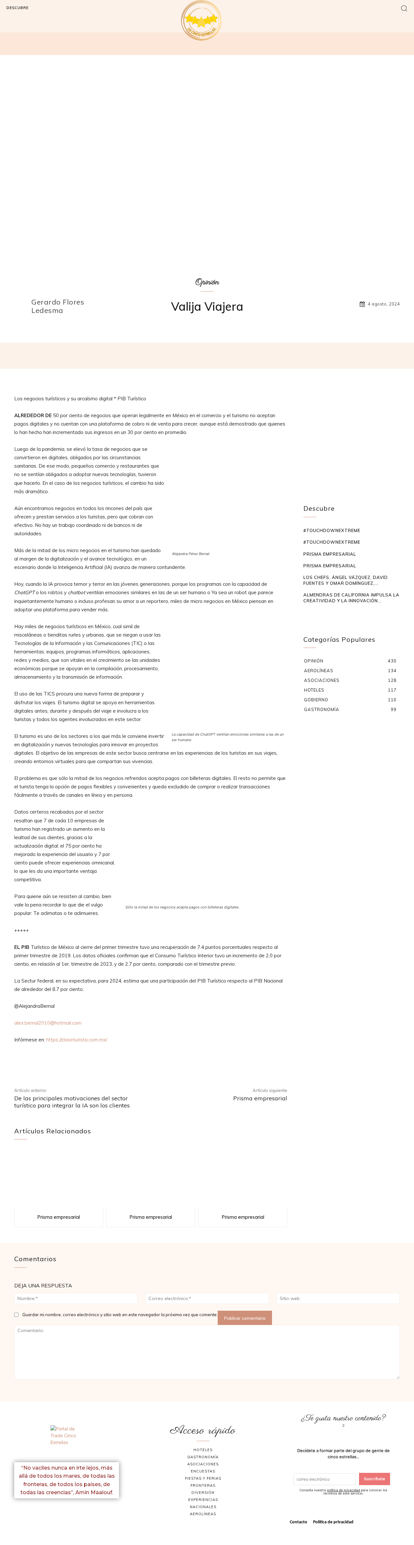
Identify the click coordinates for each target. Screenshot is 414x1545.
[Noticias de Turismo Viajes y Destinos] (207, 20)
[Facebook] (59, 1512)
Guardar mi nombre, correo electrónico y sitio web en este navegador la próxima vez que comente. (120, 1314)
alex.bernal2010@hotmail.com (48, 1023)
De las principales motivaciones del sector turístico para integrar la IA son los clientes (72, 1102)
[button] (404, 8)
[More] (301, 355)
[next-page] (317, 613)
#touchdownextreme (331, 530)
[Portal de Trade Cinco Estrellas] (66, 1441)
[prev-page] (307, 613)
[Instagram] (74, 1512)
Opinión (207, 282)
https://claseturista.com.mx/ (76, 1040)
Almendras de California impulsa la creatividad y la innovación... (351, 597)
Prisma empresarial (260, 1098)
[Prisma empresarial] (58, 1178)
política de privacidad (343, 1490)
